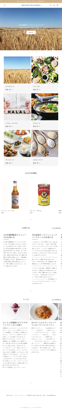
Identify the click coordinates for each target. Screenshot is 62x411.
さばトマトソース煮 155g (35, 210)
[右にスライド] (34, 219)
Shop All (31, 32)
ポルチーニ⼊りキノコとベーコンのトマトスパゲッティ (43, 323)
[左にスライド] (27, 219)
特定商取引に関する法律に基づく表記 (36, 395)
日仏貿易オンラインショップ (29, 407)
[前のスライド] (25, 52)
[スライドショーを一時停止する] (36, 52)
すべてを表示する (56, 228)
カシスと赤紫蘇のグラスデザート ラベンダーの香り (15, 323)
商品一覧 (8, 89)
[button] (4, 5)
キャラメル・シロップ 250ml (7, 210)
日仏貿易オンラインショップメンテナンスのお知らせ (44, 236)
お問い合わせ (9, 395)
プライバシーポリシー (19, 395)
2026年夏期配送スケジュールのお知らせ (14, 236)
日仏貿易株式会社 (51, 395)
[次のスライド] (32, 52)
